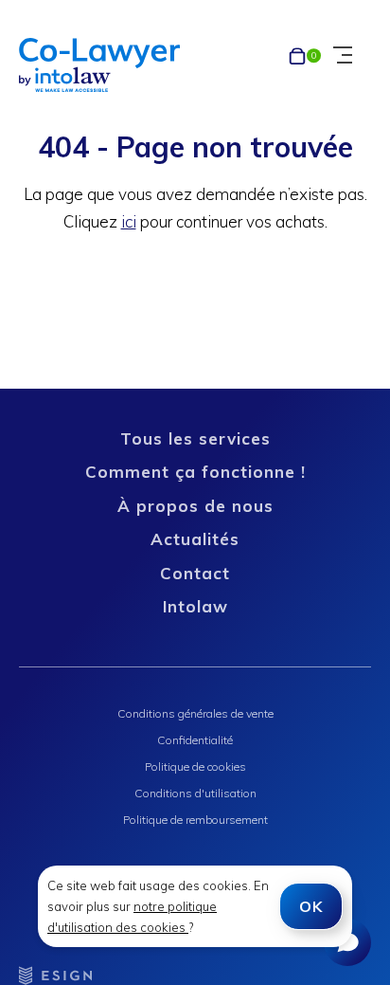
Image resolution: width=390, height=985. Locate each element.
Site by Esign (57, 975)
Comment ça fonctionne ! (195, 472)
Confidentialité (195, 740)
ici (128, 221)
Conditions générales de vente (195, 713)
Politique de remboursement (195, 819)
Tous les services (195, 438)
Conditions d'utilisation (195, 793)
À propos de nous (195, 506)
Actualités (195, 539)
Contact (195, 573)
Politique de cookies (195, 766)
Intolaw (195, 606)
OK (311, 906)
